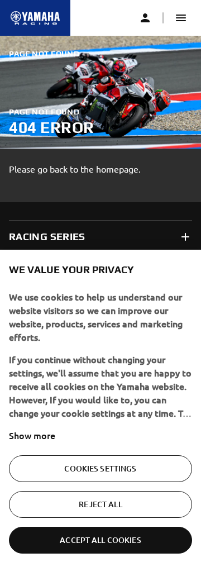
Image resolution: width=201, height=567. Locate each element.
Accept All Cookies (100, 540)
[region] (100, 408)
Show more (32, 435)
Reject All (100, 504)
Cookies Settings (100, 468)
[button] (181, 18)
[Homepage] (35, 18)
